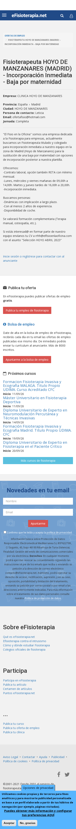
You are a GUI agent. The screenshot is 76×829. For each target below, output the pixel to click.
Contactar (28, 757)
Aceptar (9, 823)
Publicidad (57, 757)
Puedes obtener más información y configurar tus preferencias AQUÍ (38, 813)
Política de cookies (15, 761)
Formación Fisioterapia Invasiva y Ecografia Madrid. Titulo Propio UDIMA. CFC (37, 430)
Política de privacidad (45, 761)
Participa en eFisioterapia (19, 680)
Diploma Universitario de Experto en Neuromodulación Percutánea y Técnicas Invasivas (35, 414)
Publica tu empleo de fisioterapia (27, 310)
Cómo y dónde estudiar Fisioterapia (26, 645)
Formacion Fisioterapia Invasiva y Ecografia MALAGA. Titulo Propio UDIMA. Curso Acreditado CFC (32, 385)
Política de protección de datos (43, 598)
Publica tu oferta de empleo (21, 728)
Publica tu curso (13, 724)
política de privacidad (59, 532)
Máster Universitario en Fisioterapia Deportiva (34, 399)
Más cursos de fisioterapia (38, 460)
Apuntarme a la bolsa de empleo (27, 359)
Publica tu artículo (14, 684)
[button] (71, 16)
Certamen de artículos (17, 689)
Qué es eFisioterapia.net (19, 637)
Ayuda (43, 757)
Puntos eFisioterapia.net (19, 693)
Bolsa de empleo (20, 324)
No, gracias (27, 823)
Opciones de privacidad (38, 788)
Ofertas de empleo (15, 35)
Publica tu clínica (14, 732)
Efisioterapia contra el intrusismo (24, 641)
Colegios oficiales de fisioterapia (24, 649)
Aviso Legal (10, 757)
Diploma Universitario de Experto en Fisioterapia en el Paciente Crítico (35, 444)
